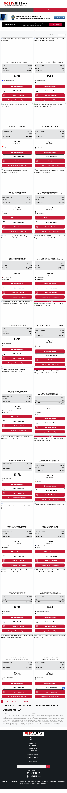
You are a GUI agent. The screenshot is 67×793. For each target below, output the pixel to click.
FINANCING (33, 745)
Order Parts (33, 763)
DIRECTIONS (33, 748)
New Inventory (33, 753)
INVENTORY (33, 750)
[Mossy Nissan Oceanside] (15, 4)
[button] (63, 688)
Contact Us (5, 782)
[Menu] (63, 3)
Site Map (21, 782)
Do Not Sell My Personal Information (46, 782)
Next (26, 702)
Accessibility (14, 782)
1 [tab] (32, 30)
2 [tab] (34, 30)
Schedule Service (33, 760)
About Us (32, 743)
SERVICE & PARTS (33, 757)
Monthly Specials (33, 756)
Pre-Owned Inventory (32, 754)
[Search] (48, 766)
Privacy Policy (29, 782)
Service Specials (33, 761)
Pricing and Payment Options (17, 100)
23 (21, 702)
